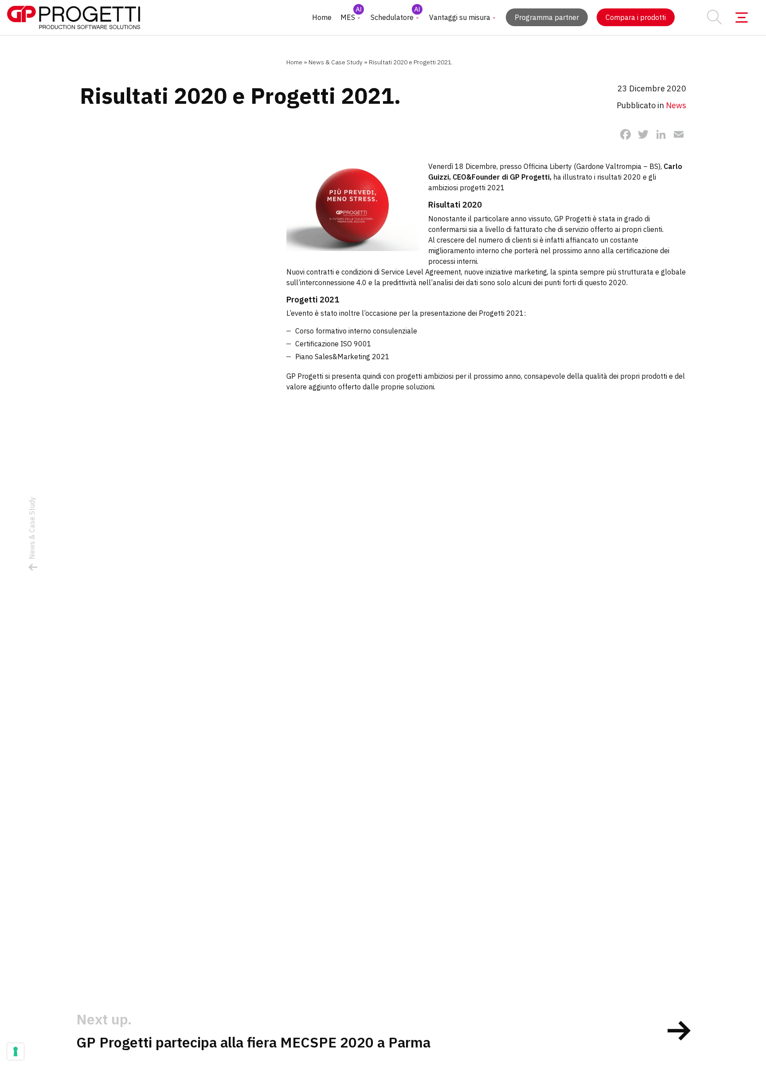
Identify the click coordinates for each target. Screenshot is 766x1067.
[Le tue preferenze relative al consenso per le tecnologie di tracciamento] (15, 1051)
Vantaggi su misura (459, 17)
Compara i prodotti (636, 17)
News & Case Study (336, 62)
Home (322, 17)
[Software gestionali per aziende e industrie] (73, 17)
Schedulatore (392, 17)
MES (347, 17)
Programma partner (547, 17)
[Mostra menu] (741, 18)
